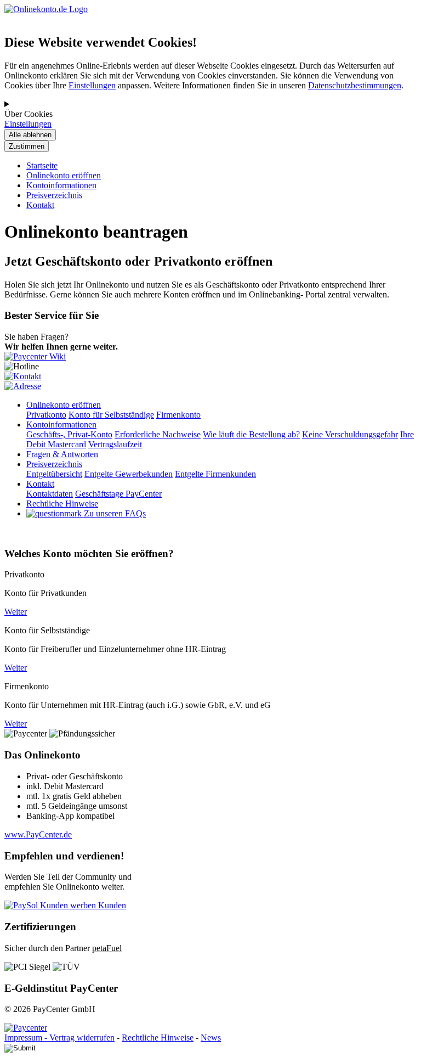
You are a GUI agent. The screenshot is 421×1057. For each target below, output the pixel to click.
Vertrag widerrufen (82, 1037)
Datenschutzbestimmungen (354, 85)
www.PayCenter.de (38, 834)
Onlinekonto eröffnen (63, 175)
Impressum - (26, 1037)
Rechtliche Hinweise (158, 1037)
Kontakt (40, 205)
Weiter (15, 611)
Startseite (42, 165)
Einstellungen (92, 85)
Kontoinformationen (61, 185)
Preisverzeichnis (54, 195)
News (211, 1037)
